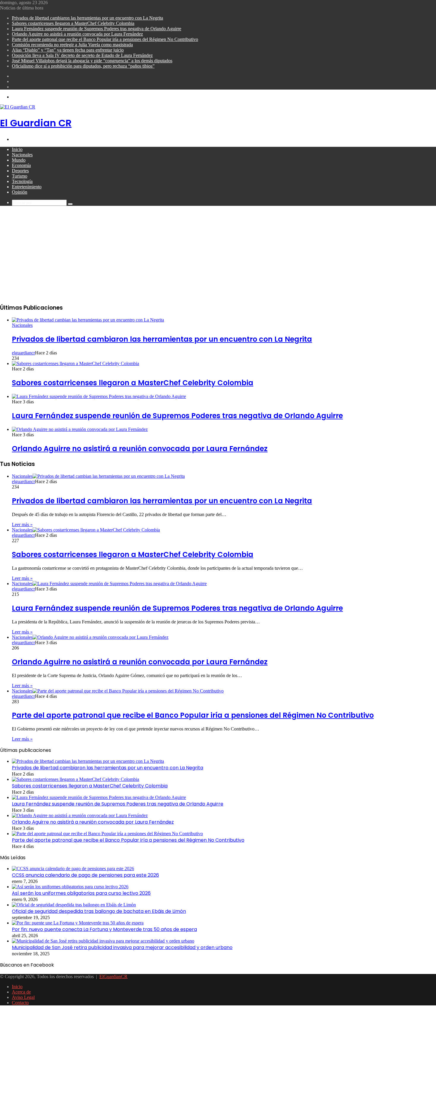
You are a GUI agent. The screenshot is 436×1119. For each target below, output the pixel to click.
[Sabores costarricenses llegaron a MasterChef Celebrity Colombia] (75, 363)
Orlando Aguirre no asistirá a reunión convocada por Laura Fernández (77, 33)
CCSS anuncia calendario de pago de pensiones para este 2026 (85, 875)
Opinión (19, 192)
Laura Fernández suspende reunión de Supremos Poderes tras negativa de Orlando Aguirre (96, 28)
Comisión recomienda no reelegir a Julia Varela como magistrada (72, 44)
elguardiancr (23, 352)
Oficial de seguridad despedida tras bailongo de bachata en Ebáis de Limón (99, 911)
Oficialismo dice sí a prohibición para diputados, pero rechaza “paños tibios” (83, 66)
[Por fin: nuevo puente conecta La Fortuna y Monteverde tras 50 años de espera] (78, 922)
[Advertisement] (218, 256)
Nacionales (22, 154)
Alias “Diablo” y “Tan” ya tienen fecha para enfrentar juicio (68, 49)
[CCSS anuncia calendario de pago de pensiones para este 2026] (73, 868)
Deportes (20, 170)
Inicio (17, 149)
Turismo (19, 176)
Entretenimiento (27, 186)
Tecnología (22, 181)
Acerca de (21, 991)
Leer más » (22, 524)
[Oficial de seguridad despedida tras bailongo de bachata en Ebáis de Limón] (74, 904)
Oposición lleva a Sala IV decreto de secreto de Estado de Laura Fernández (82, 55)
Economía (21, 165)
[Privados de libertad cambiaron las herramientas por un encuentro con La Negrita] (88, 319)
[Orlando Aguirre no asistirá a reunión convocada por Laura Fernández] (80, 429)
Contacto (20, 1002)
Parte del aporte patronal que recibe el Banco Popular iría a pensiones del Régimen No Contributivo (105, 39)
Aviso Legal (23, 997)
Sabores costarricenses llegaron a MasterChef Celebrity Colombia (73, 23)
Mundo (19, 160)
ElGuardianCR (113, 976)
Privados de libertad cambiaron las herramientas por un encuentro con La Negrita (87, 17)
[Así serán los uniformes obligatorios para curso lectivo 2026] (70, 886)
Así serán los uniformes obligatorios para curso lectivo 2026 (81, 893)
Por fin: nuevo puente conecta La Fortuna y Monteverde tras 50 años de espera (104, 929)
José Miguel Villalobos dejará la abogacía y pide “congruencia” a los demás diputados (92, 60)
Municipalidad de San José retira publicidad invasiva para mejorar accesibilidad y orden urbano (122, 947)
